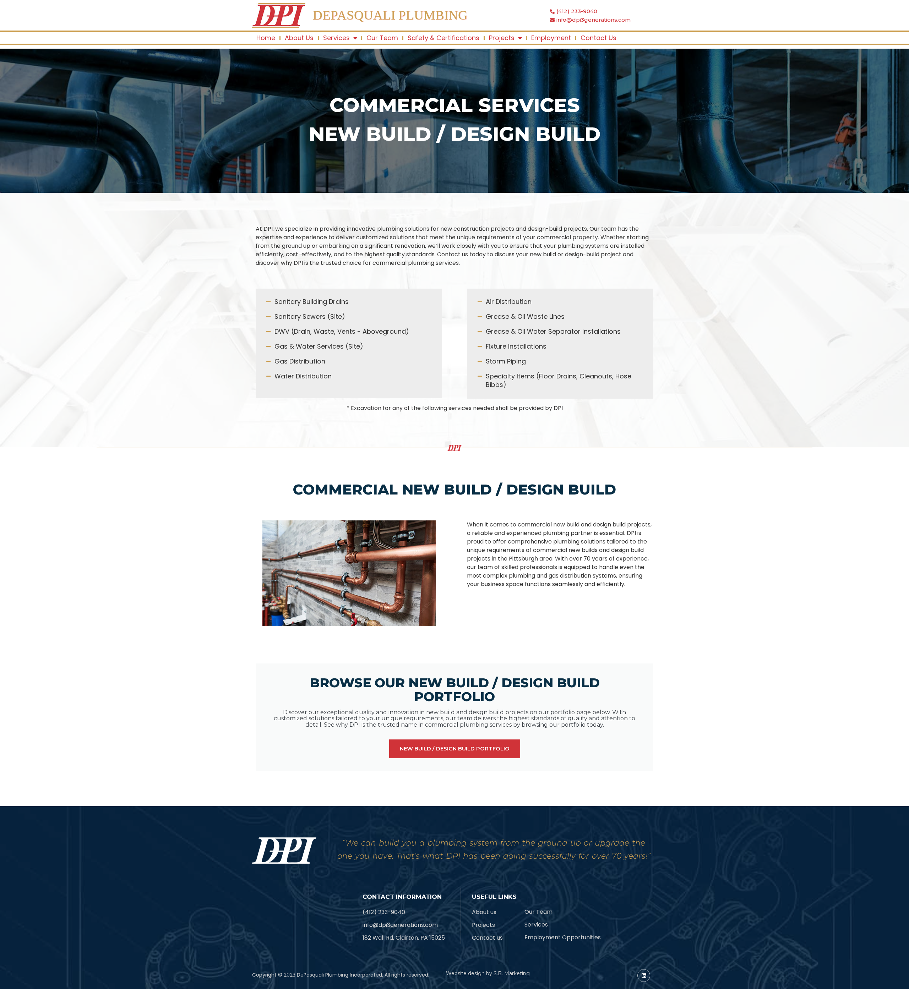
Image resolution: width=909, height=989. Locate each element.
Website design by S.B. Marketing (488, 973)
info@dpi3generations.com (593, 19)
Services (336, 37)
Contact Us (598, 37)
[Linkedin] (643, 975)
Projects (502, 37)
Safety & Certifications (443, 37)
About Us (299, 37)
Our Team (382, 37)
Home (265, 37)
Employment (551, 37)
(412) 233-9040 (576, 11)
